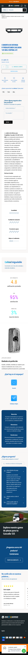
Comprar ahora (14, 71)
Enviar (7, 122)
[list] (14, 297)
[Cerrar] (25, 646)
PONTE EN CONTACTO (13, 560)
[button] (2, 5)
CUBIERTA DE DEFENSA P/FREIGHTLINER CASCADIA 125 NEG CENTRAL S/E (13, 17)
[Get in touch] (21, 5)
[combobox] (17, 10)
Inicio (4, 15)
